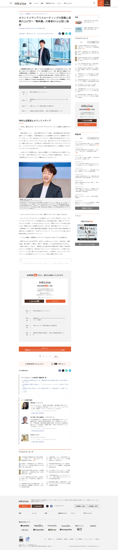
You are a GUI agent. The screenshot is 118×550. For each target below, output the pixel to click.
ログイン (56, 301)
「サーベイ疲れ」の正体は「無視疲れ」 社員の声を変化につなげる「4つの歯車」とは (87, 158)
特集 (30, 3)
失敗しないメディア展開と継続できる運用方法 (42, 106)
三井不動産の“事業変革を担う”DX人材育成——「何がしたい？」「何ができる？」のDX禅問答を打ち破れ (32, 458)
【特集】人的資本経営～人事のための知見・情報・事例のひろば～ (91, 28)
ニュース (36, 3)
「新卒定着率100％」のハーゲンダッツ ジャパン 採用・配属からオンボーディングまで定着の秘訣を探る (59, 476)
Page (23, 100)
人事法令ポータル (50, 3)
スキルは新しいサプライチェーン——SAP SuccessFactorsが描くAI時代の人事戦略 (59, 471)
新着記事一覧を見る (87, 208)
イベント (59, 3)
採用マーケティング (31, 33)
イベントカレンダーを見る (88, 244)
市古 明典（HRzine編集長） (37, 28)
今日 (81, 42)
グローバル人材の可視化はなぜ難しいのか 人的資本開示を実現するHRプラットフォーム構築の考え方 (87, 144)
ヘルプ (45, 539)
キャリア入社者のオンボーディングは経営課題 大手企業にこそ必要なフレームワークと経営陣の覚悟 (87, 170)
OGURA (27, 28)
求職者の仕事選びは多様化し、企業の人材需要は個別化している (46, 111)
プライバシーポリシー (89, 539)
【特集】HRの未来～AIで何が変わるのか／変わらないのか (91, 21)
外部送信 (97, 539)
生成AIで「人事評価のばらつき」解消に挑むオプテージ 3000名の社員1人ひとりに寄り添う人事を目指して (32, 465)
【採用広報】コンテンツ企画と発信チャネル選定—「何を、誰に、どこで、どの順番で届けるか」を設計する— (59, 458)
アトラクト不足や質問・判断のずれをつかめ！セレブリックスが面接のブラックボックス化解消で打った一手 (87, 164)
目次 (45, 87)
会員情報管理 (59, 539)
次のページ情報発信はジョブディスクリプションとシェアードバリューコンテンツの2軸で (45, 349)
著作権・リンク (51, 539)
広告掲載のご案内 (93, 506)
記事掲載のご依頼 (80, 506)
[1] (35, 241)
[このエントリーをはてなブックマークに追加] (70, 33)
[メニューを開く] (11, 3)
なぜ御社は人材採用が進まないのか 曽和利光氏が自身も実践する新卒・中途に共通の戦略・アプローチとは (87, 176)
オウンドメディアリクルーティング (45, 33)
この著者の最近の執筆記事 (37, 413)
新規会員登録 (35, 301)
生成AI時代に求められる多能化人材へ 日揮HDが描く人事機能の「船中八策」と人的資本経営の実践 (32, 485)
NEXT (56, 356)
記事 (42, 3)
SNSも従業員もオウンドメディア (38, 92)
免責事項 (66, 539)
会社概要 (71, 539)
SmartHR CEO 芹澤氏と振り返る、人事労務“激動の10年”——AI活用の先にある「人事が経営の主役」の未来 (32, 471)
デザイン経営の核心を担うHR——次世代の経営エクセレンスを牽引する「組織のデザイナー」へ (32, 478)
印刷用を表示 (24, 370)
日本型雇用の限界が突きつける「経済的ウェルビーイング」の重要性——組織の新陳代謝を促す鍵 (59, 465)
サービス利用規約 (78, 539)
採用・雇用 (22, 33)
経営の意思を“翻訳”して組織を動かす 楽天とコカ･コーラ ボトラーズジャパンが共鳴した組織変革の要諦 (60, 483)
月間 (93, 42)
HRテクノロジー (68, 3)
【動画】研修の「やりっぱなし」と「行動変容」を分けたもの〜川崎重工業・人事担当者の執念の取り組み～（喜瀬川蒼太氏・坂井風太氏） (87, 190)
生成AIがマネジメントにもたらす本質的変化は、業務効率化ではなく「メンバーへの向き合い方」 (87, 203)
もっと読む (24, 391)
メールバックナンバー (46, 297)
